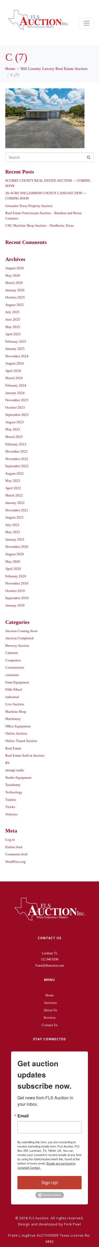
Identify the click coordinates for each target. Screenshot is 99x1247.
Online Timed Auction (21, 741)
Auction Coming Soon (21, 631)
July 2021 (12, 525)
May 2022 (12, 481)
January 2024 (15, 393)
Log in (10, 840)
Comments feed (16, 854)
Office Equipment (18, 726)
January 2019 (15, 605)
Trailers (10, 800)
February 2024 (15, 385)
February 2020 (15, 576)
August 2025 (14, 305)
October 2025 (15, 297)
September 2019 (17, 598)
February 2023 (15, 444)
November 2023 (16, 400)
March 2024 (14, 378)
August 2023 (14, 422)
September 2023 (17, 415)
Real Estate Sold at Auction (24, 755)
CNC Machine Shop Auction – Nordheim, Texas (39, 225)
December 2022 (16, 451)
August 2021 (14, 517)
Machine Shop (15, 712)
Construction (14, 667)
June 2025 (12, 319)
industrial (12, 697)
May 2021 (12, 532)
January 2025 (15, 349)
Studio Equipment (18, 778)
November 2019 (16, 583)
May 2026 (12, 275)
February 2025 (15, 341)
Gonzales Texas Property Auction (29, 206)
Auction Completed (19, 638)
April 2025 (13, 334)
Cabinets (11, 653)
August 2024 (14, 363)
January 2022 (15, 503)
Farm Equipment (17, 682)
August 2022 (14, 473)
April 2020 (13, 569)
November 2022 (16, 459)
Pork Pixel (72, 1224)
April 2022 (13, 488)
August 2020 (14, 554)
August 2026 (14, 268)
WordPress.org (15, 862)
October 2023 (15, 407)
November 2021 (16, 510)
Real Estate (13, 748)
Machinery (13, 719)
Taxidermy (13, 785)
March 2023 (14, 437)
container (12, 675)
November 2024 (16, 356)
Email (23, 1116)
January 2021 (15, 539)
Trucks (10, 807)
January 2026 (15, 290)
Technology (13, 792)
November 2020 (16, 547)
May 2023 (12, 429)
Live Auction (14, 704)
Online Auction (16, 733)
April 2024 (13, 371)
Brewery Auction (17, 646)
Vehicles (11, 814)
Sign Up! (49, 1182)
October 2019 (15, 591)
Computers (13, 660)
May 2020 (12, 562)
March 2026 (14, 283)
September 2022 (17, 466)
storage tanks (14, 770)
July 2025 (12, 312)
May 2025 (12, 327)
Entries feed (13, 847)
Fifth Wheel (13, 689)
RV (7, 763)
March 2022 (14, 495)
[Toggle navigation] (86, 23)
